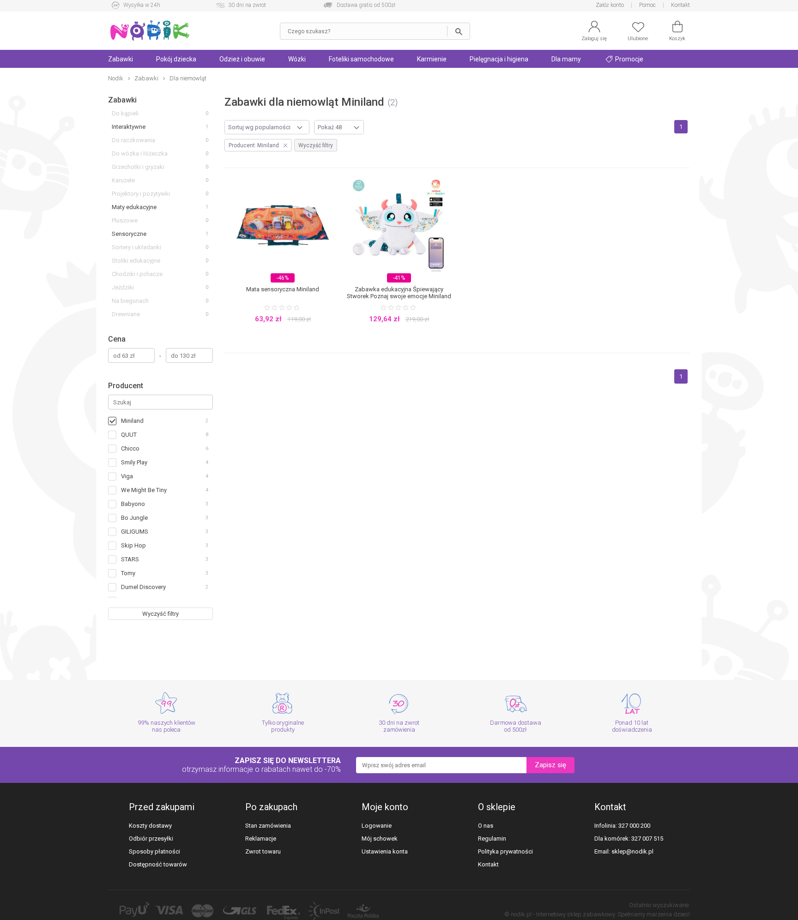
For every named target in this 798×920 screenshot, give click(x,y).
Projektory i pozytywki (141, 193)
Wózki (297, 59)
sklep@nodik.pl (632, 851)
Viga (127, 476)
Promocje (628, 59)
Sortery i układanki (136, 247)
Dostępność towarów (158, 864)
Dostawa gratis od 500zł (366, 5)
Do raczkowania (133, 140)
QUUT (129, 434)
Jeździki (123, 287)
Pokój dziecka (176, 59)
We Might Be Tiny (144, 490)
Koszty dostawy (150, 825)
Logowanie (377, 825)
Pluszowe (125, 220)
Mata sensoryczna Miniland (282, 289)
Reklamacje (260, 838)
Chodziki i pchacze (137, 274)
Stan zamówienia (268, 825)
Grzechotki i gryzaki (138, 166)
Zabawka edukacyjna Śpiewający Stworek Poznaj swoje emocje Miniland (399, 293)
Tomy (128, 573)
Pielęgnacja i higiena (499, 59)
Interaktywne (128, 126)
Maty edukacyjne (134, 207)
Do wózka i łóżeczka (140, 153)
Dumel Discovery (143, 586)
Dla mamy (566, 59)
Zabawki (120, 59)
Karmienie (432, 59)
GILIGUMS (134, 531)
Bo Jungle (134, 517)
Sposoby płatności (154, 851)
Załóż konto (610, 5)
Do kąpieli (125, 113)
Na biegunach (130, 300)
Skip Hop (133, 545)
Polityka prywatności (505, 851)
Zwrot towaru (263, 851)
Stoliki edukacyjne (136, 260)
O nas (485, 825)
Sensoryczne (129, 233)
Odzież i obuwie (242, 59)
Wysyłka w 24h (141, 5)
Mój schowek (380, 838)
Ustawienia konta (385, 851)
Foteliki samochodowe (361, 59)
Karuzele (123, 180)
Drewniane (126, 314)
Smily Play (134, 462)
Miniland (132, 420)
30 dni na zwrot (247, 5)
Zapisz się (550, 765)
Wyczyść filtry (160, 613)
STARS (130, 559)
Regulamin (492, 838)
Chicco (130, 448)
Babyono (133, 503)
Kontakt (680, 5)
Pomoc (647, 5)
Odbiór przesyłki (151, 838)
